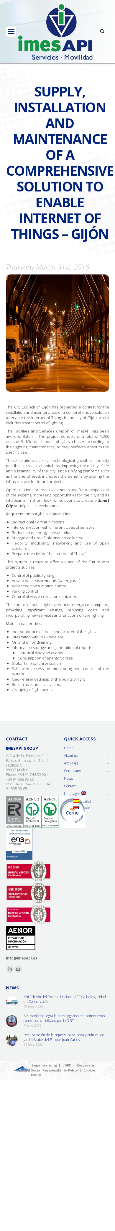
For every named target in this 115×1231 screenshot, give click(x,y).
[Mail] (18, 969)
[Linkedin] (10, 969)
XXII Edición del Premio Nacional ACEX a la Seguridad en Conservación (65, 999)
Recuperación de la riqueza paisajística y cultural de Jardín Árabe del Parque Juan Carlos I (64, 1037)
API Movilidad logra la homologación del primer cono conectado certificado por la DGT (64, 1018)
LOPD (67, 1065)
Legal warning (44, 1065)
